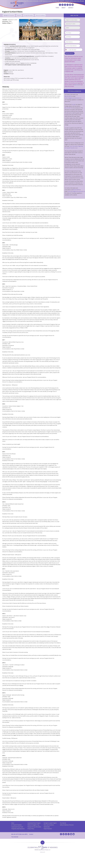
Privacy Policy (31, 828)
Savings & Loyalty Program (50, 823)
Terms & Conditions (40, 15)
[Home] (17, 3)
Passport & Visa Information (34, 826)
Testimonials (47, 826)
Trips (57, 7)
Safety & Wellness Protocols (67, 824)
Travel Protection (48, 828)
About (63, 7)
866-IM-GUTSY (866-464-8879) (19, 834)
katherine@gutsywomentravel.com (73, 98)
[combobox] (66, 49)
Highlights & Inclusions (8, 15)
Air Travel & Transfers (16, 824)
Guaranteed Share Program (34, 823)
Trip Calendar (63, 823)
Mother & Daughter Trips (33, 824)
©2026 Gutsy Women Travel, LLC (42, 849)
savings (73, 104)
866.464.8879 (77, 84)
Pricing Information (28, 15)
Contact (70, 7)
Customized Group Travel (17, 826)
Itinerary (19, 15)
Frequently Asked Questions (18, 828)
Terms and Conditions (49, 824)
